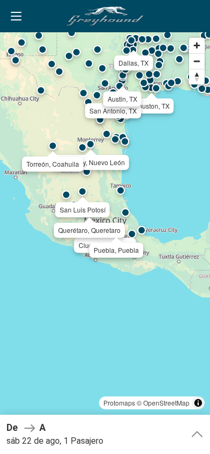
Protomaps (119, 402)
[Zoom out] (197, 61)
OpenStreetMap (166, 402)
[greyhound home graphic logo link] (105, 16)
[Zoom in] (197, 45)
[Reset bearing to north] (197, 76)
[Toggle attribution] (198, 402)
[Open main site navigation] (16, 16)
